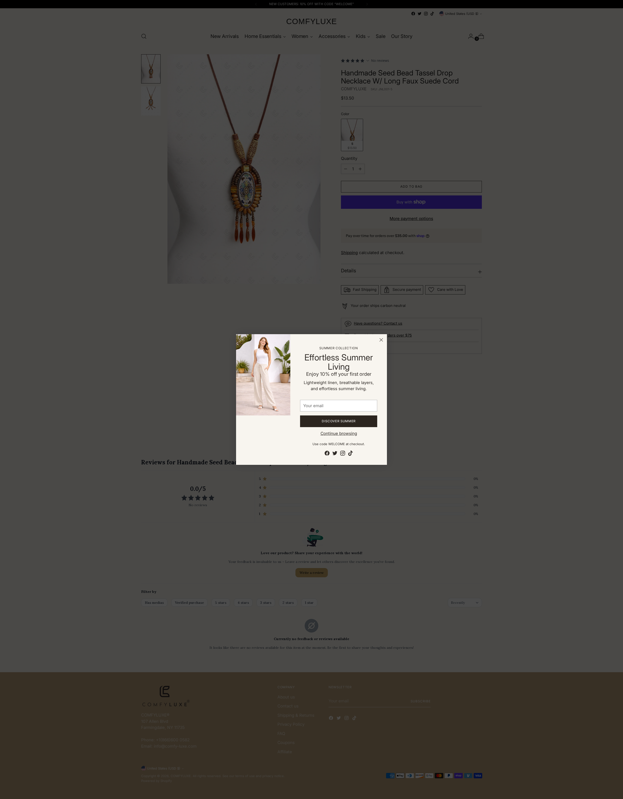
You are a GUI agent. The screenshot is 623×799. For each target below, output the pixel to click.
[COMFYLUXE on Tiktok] (350, 454)
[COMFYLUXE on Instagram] (343, 454)
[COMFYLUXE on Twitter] (335, 454)
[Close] (381, 340)
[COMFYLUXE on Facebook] (327, 454)
